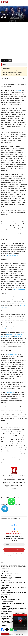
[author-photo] (14, 474)
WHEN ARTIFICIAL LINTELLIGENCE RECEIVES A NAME (13, 588)
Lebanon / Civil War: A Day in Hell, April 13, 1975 (13, 604)
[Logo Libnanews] (4, 2)
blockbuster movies (11, 334)
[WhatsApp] (11, 629)
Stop (10, 60)
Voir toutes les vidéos (20, 628)
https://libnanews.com (14, 477)
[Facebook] (2, 629)
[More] (17, 25)
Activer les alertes (5, 634)
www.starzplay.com (13, 354)
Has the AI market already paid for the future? (13, 592)
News (10, 5)
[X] (7, 629)
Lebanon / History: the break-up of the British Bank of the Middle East (13, 609)
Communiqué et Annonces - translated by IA (11, 19)
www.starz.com (10, 392)
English (6, 5)
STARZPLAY (19, 90)
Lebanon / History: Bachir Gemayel (10, 599)
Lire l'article (4, 60)
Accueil (2, 5)
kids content (8, 336)
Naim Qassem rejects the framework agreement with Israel (11, 578)
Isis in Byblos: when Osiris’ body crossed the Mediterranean (13, 583)
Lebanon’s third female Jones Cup (10, 573)
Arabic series (17, 336)
